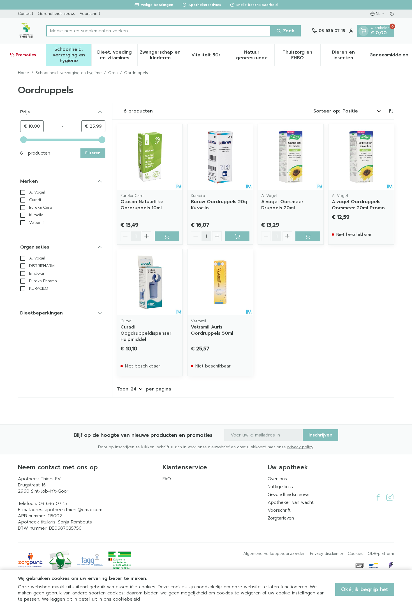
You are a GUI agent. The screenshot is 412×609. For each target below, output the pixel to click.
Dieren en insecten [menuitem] (349, 55)
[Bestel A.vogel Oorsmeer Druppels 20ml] (307, 236)
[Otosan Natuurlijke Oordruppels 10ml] (149, 157)
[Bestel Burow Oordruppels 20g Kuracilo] (237, 236)
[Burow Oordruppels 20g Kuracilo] (220, 157)
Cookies (355, 554)
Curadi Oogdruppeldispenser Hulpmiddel (146, 333)
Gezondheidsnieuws (56, 14)
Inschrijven (320, 435)
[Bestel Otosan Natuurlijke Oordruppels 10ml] (167, 236)
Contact (25, 14)
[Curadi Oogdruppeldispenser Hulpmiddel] (149, 282)
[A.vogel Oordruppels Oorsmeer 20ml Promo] (361, 157)
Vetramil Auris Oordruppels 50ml (212, 330)
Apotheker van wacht (291, 502)
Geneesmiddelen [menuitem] (390, 56)
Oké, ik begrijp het (364, 589)
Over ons (277, 479)
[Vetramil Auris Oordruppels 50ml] (220, 282)
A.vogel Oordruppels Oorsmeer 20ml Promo (358, 204)
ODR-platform (381, 554)
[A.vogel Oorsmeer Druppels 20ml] (290, 157)
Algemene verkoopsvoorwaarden (274, 554)
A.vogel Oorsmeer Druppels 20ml (282, 204)
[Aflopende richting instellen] (390, 111)
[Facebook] (378, 497)
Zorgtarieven (281, 518)
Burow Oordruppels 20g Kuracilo (219, 204)
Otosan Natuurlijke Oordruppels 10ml (142, 204)
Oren (113, 73)
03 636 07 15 (53, 503)
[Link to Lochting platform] (390, 565)
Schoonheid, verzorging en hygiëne (69, 73)
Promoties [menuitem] (26, 55)
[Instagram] (390, 497)
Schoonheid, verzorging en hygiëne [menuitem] (72, 55)
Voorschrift (90, 14)
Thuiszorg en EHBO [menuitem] (301, 55)
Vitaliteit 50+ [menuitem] (210, 56)
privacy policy (300, 447)
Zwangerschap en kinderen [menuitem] (161, 55)
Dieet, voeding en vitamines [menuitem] (117, 55)
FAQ (167, 479)
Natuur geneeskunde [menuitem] (255, 55)
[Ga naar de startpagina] (26, 30)
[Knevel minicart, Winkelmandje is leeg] (363, 31)
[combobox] (158, 30)
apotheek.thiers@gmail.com (73, 509)
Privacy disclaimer (326, 554)
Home (23, 73)
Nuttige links (280, 487)
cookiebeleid (126, 599)
